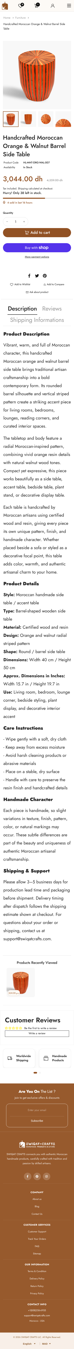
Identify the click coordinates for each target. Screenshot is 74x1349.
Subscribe (37, 1120)
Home (7, 18)
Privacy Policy (37, 1293)
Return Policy (37, 1286)
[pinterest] (37, 1176)
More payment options (37, 257)
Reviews (52, 308)
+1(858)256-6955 (37, 1310)
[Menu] (69, 5)
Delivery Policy (37, 1278)
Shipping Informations (37, 320)
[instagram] (46, 1176)
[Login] (53, 6)
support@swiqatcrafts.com (27, 939)
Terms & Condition (37, 1271)
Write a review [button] (37, 1033)
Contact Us (37, 1214)
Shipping (23, 188)
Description (22, 308)
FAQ (37, 1246)
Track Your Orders (37, 1239)
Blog (37, 1206)
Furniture (20, 18)
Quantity (8, 213)
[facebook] (27, 1176)
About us (37, 1199)
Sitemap (37, 1253)
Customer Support (37, 1231)
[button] (35, 1073)
